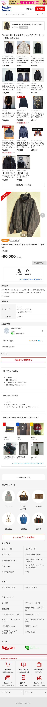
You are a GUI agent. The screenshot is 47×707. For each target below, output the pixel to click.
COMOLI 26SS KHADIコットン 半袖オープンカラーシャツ (37, 61)
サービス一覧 (6, 692)
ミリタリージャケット (8, 83)
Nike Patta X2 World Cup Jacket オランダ (37, 145)
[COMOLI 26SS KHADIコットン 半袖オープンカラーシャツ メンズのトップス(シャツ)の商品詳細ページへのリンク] (37, 47)
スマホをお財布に (23, 684)
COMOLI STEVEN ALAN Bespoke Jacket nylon (23, 60)
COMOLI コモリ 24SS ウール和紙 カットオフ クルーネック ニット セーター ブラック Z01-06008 (23, 118)
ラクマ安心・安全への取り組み (30, 279)
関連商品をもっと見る (23, 185)
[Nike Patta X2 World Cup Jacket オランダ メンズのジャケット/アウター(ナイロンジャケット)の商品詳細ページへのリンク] (37, 132)
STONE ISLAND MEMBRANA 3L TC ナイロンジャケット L (23, 146)
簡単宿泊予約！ (39, 671)
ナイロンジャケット (7, 56)
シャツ (33, 56)
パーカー (33, 83)
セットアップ (20, 83)
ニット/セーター (21, 111)
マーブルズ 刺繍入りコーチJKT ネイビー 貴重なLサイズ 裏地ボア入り (37, 116)
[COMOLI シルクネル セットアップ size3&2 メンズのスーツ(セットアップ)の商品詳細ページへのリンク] (23, 75)
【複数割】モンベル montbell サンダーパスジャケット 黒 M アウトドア (9, 177)
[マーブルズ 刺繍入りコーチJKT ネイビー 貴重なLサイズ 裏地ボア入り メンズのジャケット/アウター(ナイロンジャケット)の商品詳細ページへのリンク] (37, 102)
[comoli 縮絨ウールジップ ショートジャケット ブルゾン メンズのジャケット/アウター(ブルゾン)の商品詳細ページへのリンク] (9, 102)
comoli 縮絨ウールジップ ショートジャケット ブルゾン (8, 116)
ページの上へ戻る (23, 477)
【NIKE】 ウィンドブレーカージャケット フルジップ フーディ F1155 (23, 177)
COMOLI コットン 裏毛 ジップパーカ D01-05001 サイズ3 (37, 89)
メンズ (19, 306)
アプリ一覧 (29, 692)
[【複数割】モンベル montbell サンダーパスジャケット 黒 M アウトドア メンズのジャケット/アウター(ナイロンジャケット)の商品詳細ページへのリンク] (9, 162)
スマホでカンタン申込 (8, 684)
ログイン (29, 8)
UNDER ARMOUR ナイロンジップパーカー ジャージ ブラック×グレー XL (8, 147)
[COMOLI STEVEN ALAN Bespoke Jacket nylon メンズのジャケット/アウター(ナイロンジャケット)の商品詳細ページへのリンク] (23, 47)
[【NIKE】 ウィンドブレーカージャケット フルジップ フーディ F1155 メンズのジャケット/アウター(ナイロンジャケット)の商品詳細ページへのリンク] (23, 162)
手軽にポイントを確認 (39, 684)
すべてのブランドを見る (23, 537)
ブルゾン (4, 111)
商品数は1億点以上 (8, 671)
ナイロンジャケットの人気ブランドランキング (27, 463)
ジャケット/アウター (25, 309)
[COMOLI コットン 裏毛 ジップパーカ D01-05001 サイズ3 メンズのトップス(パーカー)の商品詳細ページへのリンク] (37, 75)
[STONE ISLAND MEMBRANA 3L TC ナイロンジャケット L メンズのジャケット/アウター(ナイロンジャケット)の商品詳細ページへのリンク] (23, 132)
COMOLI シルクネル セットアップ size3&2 (23, 88)
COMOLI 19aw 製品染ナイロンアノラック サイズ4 (8, 60)
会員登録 (40, 8)
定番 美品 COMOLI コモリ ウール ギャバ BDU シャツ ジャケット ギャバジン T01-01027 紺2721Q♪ (9, 90)
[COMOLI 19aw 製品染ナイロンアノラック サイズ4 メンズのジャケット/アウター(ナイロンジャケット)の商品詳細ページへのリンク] (9, 47)
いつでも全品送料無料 (23, 671)
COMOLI (4, 251)
